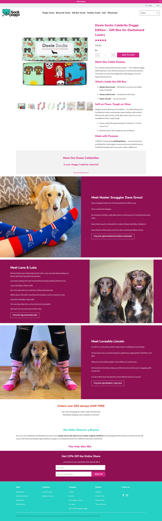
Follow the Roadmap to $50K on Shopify (86, 516)
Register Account (47, 496)
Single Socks (48, 12)
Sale (104, 12)
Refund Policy (99, 500)
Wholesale (112, 12)
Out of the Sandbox (66, 516)
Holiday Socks (94, 12)
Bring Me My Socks (22, 496)
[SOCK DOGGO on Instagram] (127, 495)
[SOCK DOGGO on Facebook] (123, 495)
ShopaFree (44, 516)
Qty (96, 50)
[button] (100, 40)
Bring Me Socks (63, 12)
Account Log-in (47, 492)
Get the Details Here (81, 172)
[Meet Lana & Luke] (121, 291)
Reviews (71, 496)
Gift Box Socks (79, 12)
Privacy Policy (99, 496)
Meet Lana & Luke (23, 267)
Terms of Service (100, 504)
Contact (71, 492)
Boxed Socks (20, 500)
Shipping (98, 492)
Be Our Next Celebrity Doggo (78, 508)
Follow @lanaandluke (25, 315)
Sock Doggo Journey (75, 500)
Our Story (72, 504)
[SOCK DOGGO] (11, 13)
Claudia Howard (53, 516)
